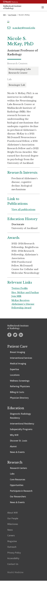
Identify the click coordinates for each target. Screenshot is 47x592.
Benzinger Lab (17, 85)
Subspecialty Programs (21, 429)
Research (14, 462)
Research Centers (18, 468)
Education (15, 408)
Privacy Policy (14, 552)
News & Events (17, 452)
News (10, 529)
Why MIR (14, 434)
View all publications (23, 209)
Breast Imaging (17, 352)
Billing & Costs (17, 392)
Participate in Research (21, 490)
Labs (12, 473)
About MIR (12, 512)
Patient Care (17, 346)
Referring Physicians (20, 386)
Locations (15, 374)
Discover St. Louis (18, 440)
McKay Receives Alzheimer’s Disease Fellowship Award (22, 304)
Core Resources (17, 479)
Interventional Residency (22, 423)
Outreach (11, 546)
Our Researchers (18, 496)
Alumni (13, 446)
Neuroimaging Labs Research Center (20, 71)
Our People (12, 15)
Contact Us (12, 564)
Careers (11, 535)
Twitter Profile (19, 288)
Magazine (12, 541)
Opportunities (16, 485)
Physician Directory (19, 397)
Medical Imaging (18, 363)
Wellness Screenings (20, 380)
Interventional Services (21, 357)
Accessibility (13, 558)
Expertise (14, 369)
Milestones (12, 524)
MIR (4, 15)
